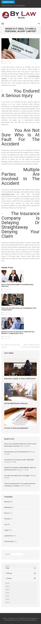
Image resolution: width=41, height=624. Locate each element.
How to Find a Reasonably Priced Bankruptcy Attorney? (17, 285)
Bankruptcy (7, 507)
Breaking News (8, 2)
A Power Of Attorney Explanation (16, 428)
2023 (7, 590)
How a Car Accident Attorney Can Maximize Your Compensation (18, 309)
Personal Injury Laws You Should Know (16, 452)
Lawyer (6, 530)
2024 (7, 586)
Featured (7, 519)
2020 (7, 599)
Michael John (7, 63)
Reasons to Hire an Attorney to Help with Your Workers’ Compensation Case (18, 332)
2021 (7, 596)
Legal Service (8, 536)
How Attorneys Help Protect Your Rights (17, 475)
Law (5, 524)
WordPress (32, 620)
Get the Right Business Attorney (15, 403)
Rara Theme (17, 620)
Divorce (6, 513)
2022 (7, 593)
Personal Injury (9, 541)
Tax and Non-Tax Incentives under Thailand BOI (19, 460)
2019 (7, 602)
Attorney (7, 502)
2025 (7, 583)
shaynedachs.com (7, 194)
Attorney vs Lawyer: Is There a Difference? (20, 379)
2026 (7, 566)
